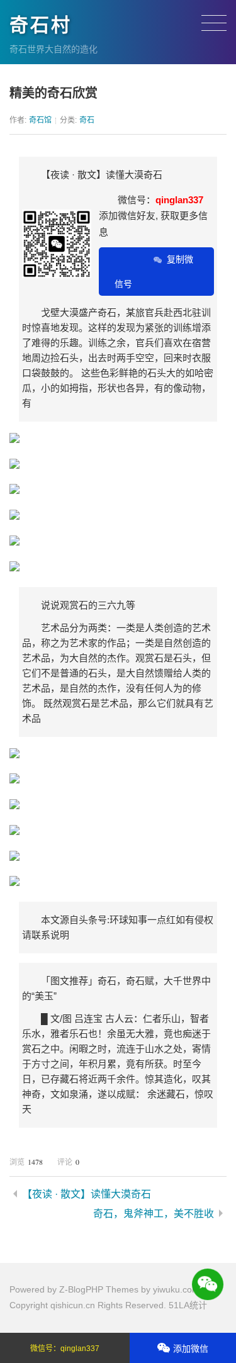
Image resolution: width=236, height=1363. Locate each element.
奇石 (86, 120)
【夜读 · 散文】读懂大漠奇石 (86, 1194)
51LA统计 (188, 1305)
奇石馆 (40, 120)
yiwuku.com (176, 1289)
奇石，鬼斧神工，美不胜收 (153, 1213)
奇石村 (40, 24)
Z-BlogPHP (81, 1289)
